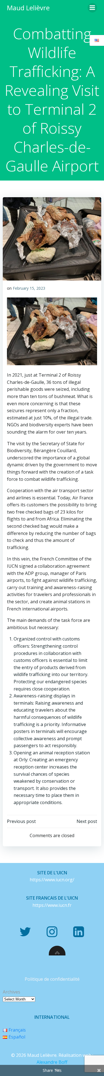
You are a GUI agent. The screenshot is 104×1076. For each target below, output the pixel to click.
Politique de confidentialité (52, 979)
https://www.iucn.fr (52, 905)
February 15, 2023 (29, 288)
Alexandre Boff (52, 1062)
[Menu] (92, 7)
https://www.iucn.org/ (52, 880)
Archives (11, 992)
